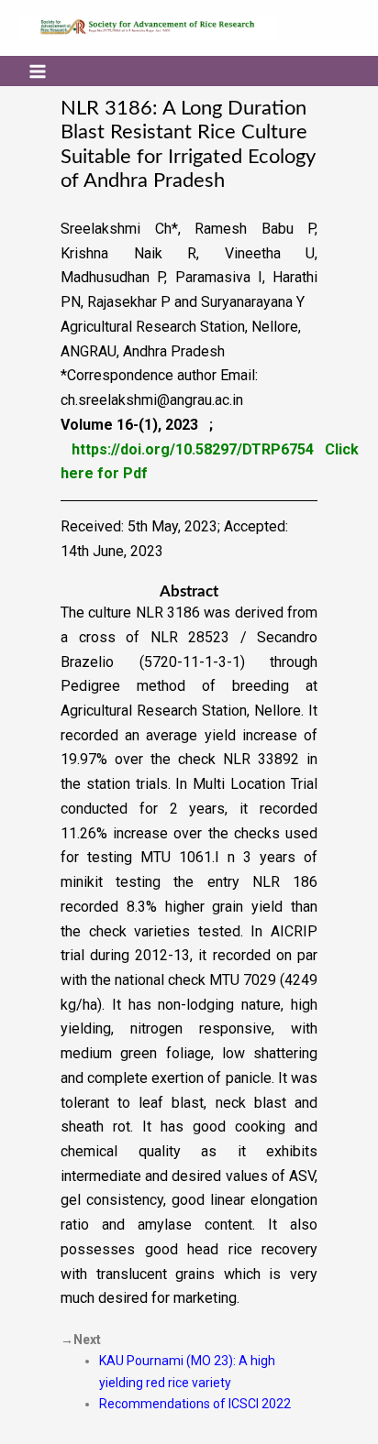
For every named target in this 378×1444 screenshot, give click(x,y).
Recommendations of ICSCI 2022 (195, 1403)
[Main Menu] (37, 70)
